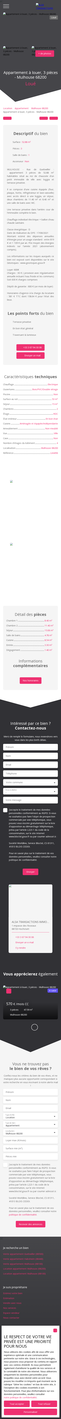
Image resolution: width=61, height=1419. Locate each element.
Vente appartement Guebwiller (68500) (23, 1253)
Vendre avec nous (12, 1303)
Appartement (22, 108)
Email (8, 764)
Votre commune (14, 782)
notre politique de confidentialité (20, 1397)
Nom (8, 756)
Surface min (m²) (14, 1148)
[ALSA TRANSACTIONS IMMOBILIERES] (47, 6)
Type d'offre (9, 1115)
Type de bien (10, 1123)
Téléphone (11, 773)
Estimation (8, 1298)
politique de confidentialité (23, 859)
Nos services (9, 1307)
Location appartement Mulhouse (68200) (24, 1268)
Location (7, 108)
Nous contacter (11, 1317)
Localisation (9, 1131)
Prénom (10, 747)
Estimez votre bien (12, 1293)
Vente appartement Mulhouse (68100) (23, 1263)
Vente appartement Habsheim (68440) (23, 1258)
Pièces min (11, 1156)
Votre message (13, 800)
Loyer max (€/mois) (16, 1140)
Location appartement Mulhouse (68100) (24, 1273)
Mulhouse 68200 (39, 108)
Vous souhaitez (11, 790)
